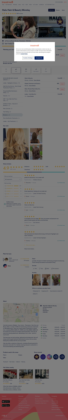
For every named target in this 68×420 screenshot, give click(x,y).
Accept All (39, 57)
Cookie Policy (24, 53)
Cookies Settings (28, 57)
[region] (34, 51)
